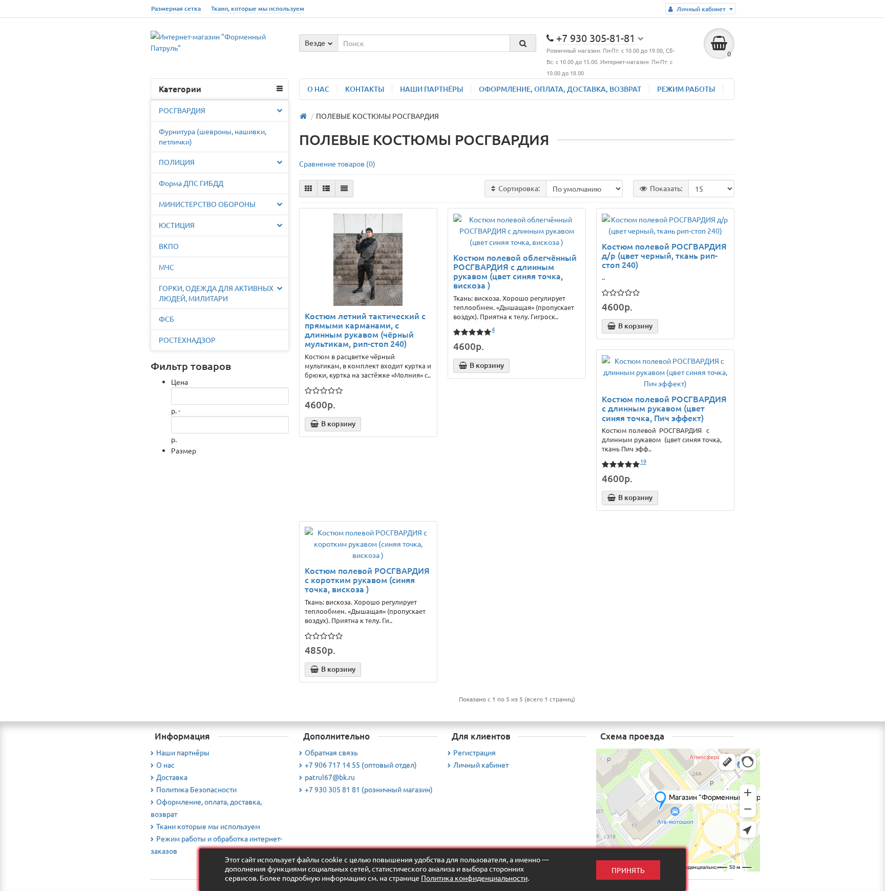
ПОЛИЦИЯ (177, 162)
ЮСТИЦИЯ (177, 225)
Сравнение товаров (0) (337, 163)
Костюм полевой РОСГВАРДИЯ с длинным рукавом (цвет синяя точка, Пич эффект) (664, 408)
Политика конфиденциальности (474, 877)
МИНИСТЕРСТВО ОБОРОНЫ (207, 204)
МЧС (166, 267)
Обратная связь (331, 752)
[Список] (326, 188)
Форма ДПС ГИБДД (191, 183)
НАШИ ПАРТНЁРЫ (431, 89)
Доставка (171, 776)
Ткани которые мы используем (208, 826)
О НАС (318, 89)
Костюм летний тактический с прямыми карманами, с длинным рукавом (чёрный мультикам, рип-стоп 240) (365, 329)
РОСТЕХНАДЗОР (187, 339)
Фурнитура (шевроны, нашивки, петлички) (212, 136)
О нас (165, 764)
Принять (628, 870)
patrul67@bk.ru (330, 776)
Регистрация (474, 752)
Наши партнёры (182, 752)
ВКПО (169, 246)
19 (643, 461)
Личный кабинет (481, 764)
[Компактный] (344, 188)
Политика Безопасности (196, 789)
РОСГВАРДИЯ (182, 110)
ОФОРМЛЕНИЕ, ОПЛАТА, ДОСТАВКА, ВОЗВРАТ (560, 89)
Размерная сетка (176, 8)
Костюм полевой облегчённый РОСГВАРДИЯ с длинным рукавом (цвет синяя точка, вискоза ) (515, 271)
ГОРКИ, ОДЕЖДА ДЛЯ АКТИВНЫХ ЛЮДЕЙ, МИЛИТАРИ (216, 293)
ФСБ (166, 318)
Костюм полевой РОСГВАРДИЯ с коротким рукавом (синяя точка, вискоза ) (367, 580)
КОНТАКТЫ (364, 89)
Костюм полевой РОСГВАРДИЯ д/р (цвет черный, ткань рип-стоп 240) (664, 255)
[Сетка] (308, 188)
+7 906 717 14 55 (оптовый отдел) (361, 764)
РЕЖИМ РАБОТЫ (686, 89)
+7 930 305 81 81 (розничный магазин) (369, 789)
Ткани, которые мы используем (257, 8)
